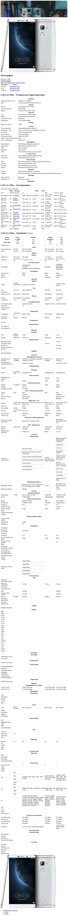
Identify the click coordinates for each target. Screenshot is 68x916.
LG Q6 (15, 202)
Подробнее (31, 181)
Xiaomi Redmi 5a (16, 199)
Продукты (4, 82)
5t (33, 239)
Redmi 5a (50, 239)
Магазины (7, 10)
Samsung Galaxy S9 (16, 213)
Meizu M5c (16, 216)
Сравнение (7, 16)
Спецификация (8, 11)
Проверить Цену (15, 86)
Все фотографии (5, 81)
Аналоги (7, 15)
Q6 (61, 239)
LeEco (23, 82)
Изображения (8, 13)
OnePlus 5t (16, 195)
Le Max (17, 239)
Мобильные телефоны (14, 82)
